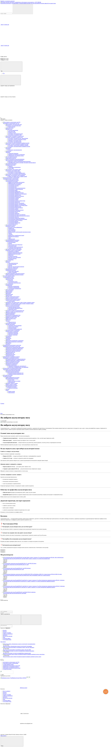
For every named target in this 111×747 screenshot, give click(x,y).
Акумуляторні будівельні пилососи (16, 210)
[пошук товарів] (23, 9)
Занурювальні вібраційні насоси (15, 308)
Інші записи (3, 641)
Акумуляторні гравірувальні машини (16, 218)
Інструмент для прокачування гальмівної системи (19, 146)
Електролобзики (11, 229)
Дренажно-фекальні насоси (14, 307)
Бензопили (10, 280)
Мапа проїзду (3, 735)
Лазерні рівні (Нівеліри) (13, 271)
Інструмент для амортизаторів (14, 141)
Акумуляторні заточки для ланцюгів (16, 203)
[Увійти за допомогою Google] (31, 620)
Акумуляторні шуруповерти (14, 184)
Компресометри (11, 126)
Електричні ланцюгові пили (14, 282)
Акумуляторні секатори (13, 185)
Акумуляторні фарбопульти (14, 222)
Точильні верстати (12, 264)
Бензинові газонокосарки (13, 287)
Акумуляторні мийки (13, 190)
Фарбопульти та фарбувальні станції (16, 235)
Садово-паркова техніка (8, 277)
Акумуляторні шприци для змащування (17, 204)
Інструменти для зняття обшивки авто (16, 173)
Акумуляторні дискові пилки (14, 195)
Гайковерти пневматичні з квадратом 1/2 (17, 366)
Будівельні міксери (12, 258)
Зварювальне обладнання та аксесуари (11, 346)
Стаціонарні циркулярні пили (14, 248)
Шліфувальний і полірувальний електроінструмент (19, 232)
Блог (39, 3)
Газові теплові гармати (13, 326)
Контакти (27, 3)
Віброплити (10, 255)
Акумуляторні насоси (13, 223)
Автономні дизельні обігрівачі (14, 325)
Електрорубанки (11, 242)
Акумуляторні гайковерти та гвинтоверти (17, 193)
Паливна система (12, 132)
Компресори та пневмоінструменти (11, 357)
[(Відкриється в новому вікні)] (27, 677)
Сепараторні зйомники (13, 153)
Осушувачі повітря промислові (15, 329)
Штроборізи (10, 259)
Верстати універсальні (13, 267)
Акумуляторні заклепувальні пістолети (16, 188)
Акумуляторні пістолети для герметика (16, 214)
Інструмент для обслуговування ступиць (17, 139)
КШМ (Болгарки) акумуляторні (15, 183)
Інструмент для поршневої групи (15, 133)
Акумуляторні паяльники (13, 213)
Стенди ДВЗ (11, 168)
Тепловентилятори (12, 327)
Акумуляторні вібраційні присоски (16, 192)
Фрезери (10, 243)
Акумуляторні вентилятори (14, 211)
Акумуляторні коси (12, 186)
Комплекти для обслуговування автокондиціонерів (19, 161)
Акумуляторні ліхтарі (13, 212)
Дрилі (9, 237)
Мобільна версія (23, 687)
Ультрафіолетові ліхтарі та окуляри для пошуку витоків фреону (22, 162)
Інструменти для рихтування (14, 171)
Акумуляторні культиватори (14, 197)
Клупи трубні (11, 379)
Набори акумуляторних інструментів (16, 182)
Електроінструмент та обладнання (10, 178)
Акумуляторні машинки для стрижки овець (17, 205)
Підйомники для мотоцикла (14, 167)
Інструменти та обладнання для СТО (11, 123)
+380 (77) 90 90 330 (5, 24)
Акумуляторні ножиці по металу (15, 220)
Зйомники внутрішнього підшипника (16, 154)
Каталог (2, 3)
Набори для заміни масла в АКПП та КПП (17, 176)
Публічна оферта (44, 3)
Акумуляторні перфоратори (14, 191)
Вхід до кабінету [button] (6, 691)
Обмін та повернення (20, 3)
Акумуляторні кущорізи (13, 198)
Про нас (6, 3)
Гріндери (10, 265)
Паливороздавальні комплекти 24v (15, 374)
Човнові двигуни (12, 322)
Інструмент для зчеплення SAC (15, 149)
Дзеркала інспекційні (13, 387)
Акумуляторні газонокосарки (14, 288)
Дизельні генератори (12, 334)
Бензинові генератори (13, 332)
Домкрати (10, 166)
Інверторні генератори (13, 333)
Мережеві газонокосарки (13, 286)
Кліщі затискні (11, 392)
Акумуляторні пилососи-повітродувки (16, 200)
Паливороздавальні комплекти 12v (15, 372)
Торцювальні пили (12, 245)
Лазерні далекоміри (12, 272)
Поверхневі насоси (12, 309)
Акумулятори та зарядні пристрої (15, 189)
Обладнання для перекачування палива (11, 369)
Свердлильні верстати (13, 263)
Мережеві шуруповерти (13, 236)
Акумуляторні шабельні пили (14, 206)
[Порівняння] (11, 80)
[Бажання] (55, 91)
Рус (4, 73)
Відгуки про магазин (33, 3)
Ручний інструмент (7, 376)
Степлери (10, 234)
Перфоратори (11, 228)
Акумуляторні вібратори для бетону (16, 196)
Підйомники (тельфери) (13, 251)
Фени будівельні (11, 230)
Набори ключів (11, 391)
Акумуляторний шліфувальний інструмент (17, 219)
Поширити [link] (3, 549)
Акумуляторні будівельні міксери (15, 207)
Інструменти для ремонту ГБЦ (15, 134)
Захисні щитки (11, 301)
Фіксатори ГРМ (11, 131)
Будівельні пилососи (12, 256)
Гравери (10, 233)
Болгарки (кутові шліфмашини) (15, 227)
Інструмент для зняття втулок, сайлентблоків (18, 138)
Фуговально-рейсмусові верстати (15, 247)
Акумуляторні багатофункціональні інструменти (19, 215)
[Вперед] (2, 599)
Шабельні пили (11, 238)
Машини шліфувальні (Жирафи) (15, 252)
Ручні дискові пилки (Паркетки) (15, 244)
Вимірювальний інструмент (14, 253)
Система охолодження (13, 130)
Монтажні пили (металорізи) (14, 257)
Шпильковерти (11, 382)
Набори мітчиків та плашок (14, 381)
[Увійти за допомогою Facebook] (11, 620)
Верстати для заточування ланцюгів (16, 266)
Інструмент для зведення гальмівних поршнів (18, 145)
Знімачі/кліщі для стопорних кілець (16, 155)
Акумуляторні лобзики (13, 208)
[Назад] (1, 599)
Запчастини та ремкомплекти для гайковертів (18, 367)
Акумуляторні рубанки (13, 199)
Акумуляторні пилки (12, 281)
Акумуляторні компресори (14, 201)
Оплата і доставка (11, 3)
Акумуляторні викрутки (13, 216)
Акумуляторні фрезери (13, 221)
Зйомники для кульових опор (14, 140)
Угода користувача (52, 3)
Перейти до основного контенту (8, 1)
